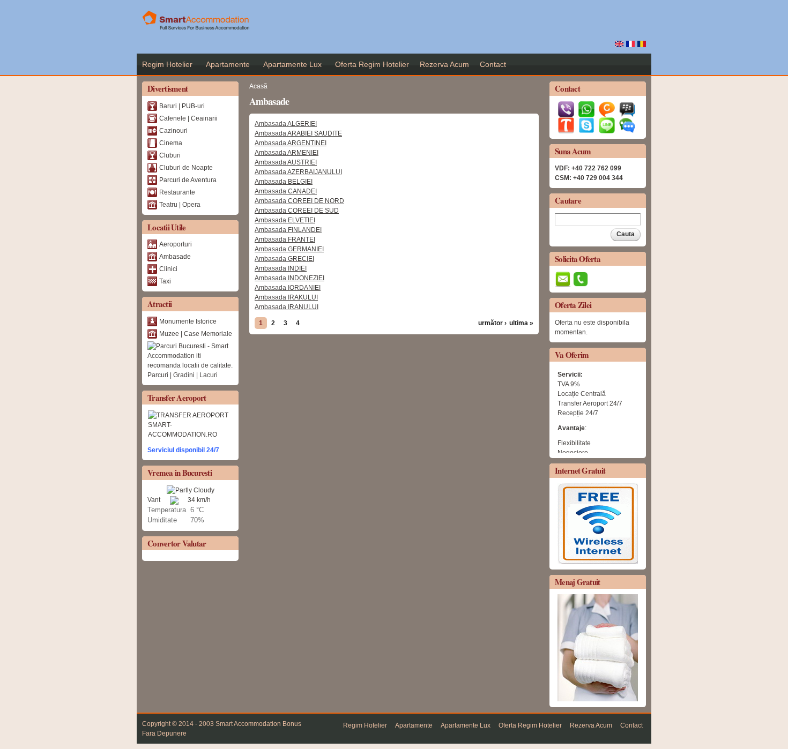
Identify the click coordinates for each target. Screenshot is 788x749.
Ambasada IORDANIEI (288, 287)
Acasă (258, 86)
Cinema (170, 143)
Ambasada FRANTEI (285, 239)
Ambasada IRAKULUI (286, 297)
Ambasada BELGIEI (284, 181)
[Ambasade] (641, 42)
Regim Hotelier (167, 64)
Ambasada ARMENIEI (286, 152)
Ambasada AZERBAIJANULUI (298, 172)
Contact (493, 64)
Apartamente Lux (292, 64)
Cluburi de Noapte (186, 167)
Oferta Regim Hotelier (372, 64)
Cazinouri (173, 130)
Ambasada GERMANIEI (289, 249)
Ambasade (175, 256)
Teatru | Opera (179, 204)
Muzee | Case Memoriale (195, 334)
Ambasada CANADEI (286, 191)
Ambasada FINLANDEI (288, 230)
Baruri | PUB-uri (182, 106)
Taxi (165, 281)
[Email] (563, 282)
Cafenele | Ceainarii (188, 118)
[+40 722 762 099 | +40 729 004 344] (567, 112)
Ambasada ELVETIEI (285, 220)
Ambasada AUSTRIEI (286, 162)
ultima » (521, 323)
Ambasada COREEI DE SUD (297, 210)
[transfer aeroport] (190, 424)
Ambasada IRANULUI (286, 307)
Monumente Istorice (188, 321)
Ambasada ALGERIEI (286, 124)
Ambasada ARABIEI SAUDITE (298, 133)
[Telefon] (581, 282)
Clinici (168, 269)
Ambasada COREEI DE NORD (299, 201)
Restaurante (177, 192)
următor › (492, 323)
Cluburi (170, 155)
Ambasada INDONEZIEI (289, 278)
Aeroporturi (175, 244)
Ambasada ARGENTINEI (290, 143)
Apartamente (228, 64)
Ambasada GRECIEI (284, 259)
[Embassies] (619, 42)
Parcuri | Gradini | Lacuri (182, 375)
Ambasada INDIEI (281, 268)
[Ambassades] (630, 42)
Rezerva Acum (444, 64)
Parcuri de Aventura (188, 180)
